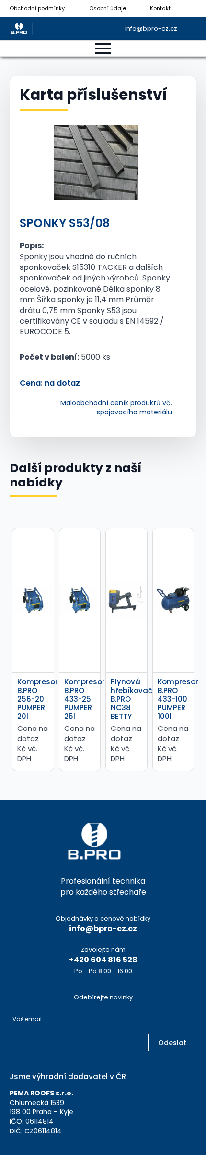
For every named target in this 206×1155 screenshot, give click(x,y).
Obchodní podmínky (37, 8)
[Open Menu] (103, 48)
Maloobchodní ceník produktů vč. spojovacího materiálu (116, 408)
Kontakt (160, 8)
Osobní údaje (107, 8)
